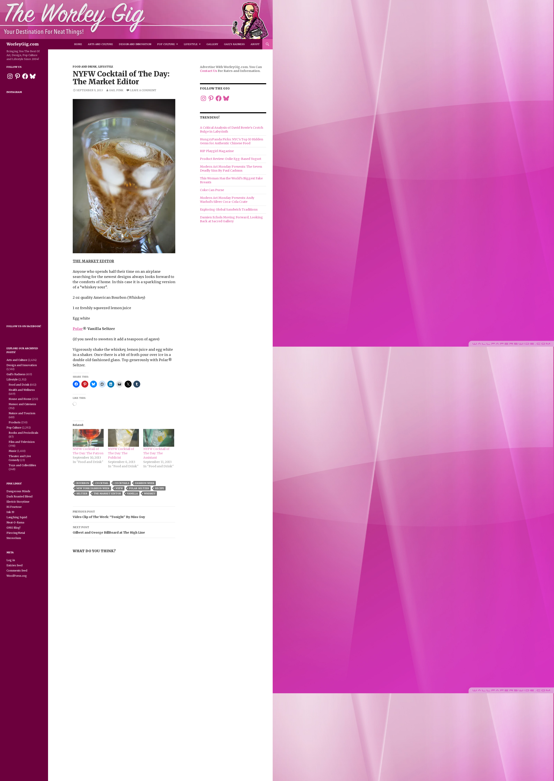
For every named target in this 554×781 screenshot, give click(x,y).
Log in (10, 560)
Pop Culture (166, 44)
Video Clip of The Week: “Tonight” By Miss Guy (109, 514)
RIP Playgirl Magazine (217, 151)
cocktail (101, 483)
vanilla (132, 493)
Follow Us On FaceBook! (23, 326)
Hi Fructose (14, 506)
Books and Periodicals (23, 432)
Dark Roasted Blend (19, 496)
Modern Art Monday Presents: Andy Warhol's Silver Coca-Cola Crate (227, 200)
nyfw (119, 488)
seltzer (81, 493)
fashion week (144, 483)
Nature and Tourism (22, 413)
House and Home (20, 399)
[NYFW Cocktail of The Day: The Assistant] (158, 438)
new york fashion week (93, 488)
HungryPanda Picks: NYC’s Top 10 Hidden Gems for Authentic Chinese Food (231, 141)
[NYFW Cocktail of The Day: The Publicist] (123, 438)
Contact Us (208, 71)
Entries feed (14, 565)
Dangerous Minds (18, 491)
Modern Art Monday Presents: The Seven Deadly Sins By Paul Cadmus (231, 168)
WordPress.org (16, 575)
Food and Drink (85, 66)
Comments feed (16, 570)
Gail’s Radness (234, 44)
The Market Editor (107, 493)
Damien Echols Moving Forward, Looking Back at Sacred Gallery (231, 219)
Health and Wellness (22, 389)
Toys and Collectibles (22, 465)
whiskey (149, 493)
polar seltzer (139, 488)
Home (78, 44)
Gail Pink (116, 90)
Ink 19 (10, 512)
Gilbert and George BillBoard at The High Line (109, 530)
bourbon (82, 483)
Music (12, 451)
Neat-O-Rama (15, 522)
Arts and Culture (100, 44)
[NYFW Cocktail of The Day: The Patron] (88, 438)
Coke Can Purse (212, 190)
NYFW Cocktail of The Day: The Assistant (156, 453)
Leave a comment (143, 90)
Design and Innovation (135, 44)
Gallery (212, 44)
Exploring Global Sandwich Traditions (229, 209)
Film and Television (22, 441)
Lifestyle (191, 44)
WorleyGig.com (22, 44)
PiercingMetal (15, 532)
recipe (159, 488)
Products (15, 422)
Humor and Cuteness (22, 404)
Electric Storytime (17, 501)
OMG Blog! (13, 527)
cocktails (121, 483)
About (255, 44)
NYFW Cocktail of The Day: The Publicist (121, 453)
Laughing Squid (16, 517)
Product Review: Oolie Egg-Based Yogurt (230, 159)
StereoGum (13, 538)
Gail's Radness (16, 374)
